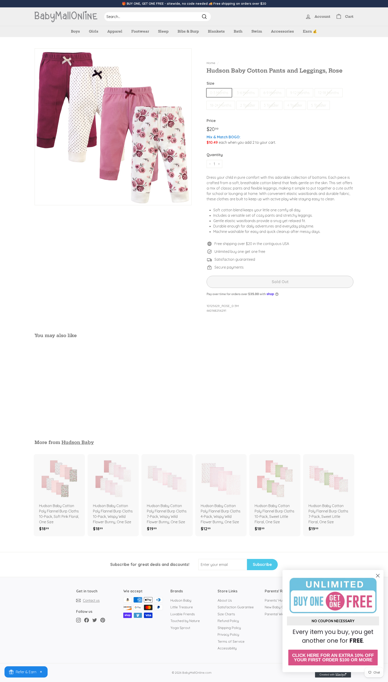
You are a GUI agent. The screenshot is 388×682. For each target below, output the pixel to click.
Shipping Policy (229, 628)
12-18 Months (328, 92)
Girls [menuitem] (93, 31)
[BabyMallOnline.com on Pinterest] (102, 620)
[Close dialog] (378, 576)
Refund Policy (228, 621)
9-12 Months (300, 92)
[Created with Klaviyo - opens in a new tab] (333, 675)
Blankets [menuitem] (216, 31)
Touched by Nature (185, 621)
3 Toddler (271, 105)
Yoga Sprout (180, 628)
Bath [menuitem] (238, 31)
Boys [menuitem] (75, 31)
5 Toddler (318, 105)
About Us (225, 600)
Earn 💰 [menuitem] (310, 31)
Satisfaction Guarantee (236, 607)
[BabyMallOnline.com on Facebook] (86, 620)
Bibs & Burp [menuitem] (188, 31)
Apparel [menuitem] (114, 31)
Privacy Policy (228, 634)
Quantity (215, 154)
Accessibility (227, 648)
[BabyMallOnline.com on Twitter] (94, 620)
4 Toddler (294, 105)
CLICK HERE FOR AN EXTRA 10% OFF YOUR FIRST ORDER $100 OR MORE (333, 657)
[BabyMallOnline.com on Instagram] (78, 620)
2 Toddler (247, 105)
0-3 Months (219, 92)
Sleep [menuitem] (163, 31)
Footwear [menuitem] (140, 31)
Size (210, 83)
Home (211, 63)
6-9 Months (272, 92)
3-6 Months (246, 92)
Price (211, 120)
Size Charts (226, 614)
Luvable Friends (182, 614)
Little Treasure (181, 607)
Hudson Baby (78, 442)
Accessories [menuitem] (282, 31)
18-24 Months (220, 105)
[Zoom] (113, 127)
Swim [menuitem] (256, 31)
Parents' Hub (274, 600)
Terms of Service (231, 641)
